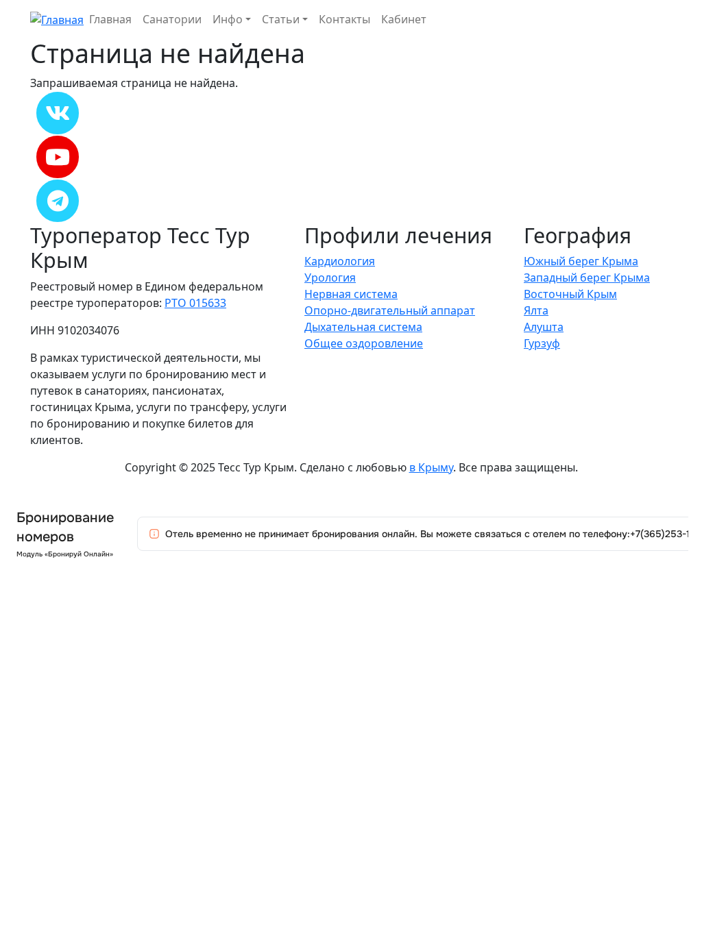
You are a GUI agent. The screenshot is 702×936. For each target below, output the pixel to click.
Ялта (536, 310)
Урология (330, 277)
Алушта (544, 326)
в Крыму (431, 467)
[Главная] (57, 18)
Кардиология (339, 261)
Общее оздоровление (363, 343)
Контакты (344, 19)
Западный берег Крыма (587, 277)
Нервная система (351, 293)
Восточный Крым (570, 293)
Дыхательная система (363, 326)
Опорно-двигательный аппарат (389, 310)
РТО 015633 (195, 302)
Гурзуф (542, 343)
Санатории (172, 19)
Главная (110, 19)
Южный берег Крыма (581, 261)
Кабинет (403, 19)
